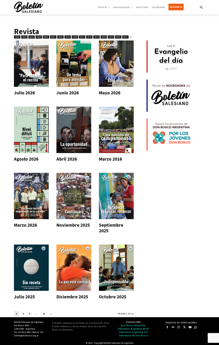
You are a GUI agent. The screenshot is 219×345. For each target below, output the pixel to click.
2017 (82, 37)
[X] (184, 327)
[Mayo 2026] (116, 64)
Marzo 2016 (110, 159)
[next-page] (51, 313)
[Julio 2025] (31, 268)
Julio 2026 (24, 93)
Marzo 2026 (25, 225)
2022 (46, 37)
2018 (75, 37)
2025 (24, 37)
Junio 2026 (67, 93)
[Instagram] (179, 327)
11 (44, 313)
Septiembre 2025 (111, 228)
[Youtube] (190, 327)
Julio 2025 (24, 297)
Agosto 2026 (26, 159)
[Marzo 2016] (116, 130)
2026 (17, 37)
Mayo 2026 (109, 93)
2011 (125, 37)
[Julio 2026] (31, 64)
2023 (39, 37)
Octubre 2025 (112, 297)
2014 (104, 37)
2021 (53, 37)
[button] (201, 7)
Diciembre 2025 (72, 297)
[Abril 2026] (73, 130)
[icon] (195, 327)
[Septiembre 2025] (116, 196)
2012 (118, 37)
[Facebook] (167, 327)
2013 (111, 37)
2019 (68, 37)
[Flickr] (173, 327)
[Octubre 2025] (116, 268)
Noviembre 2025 (73, 225)
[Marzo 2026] (31, 196)
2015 (96, 37)
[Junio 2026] (73, 64)
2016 (89, 37)
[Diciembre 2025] (73, 268)
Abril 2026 (66, 159)
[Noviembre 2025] (73, 196)
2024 (32, 37)
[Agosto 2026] (31, 130)
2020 (60, 37)
